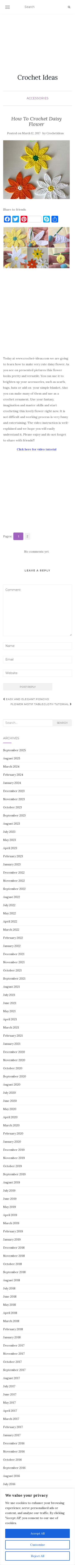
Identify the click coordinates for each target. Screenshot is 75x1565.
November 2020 (14, 1060)
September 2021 (14, 978)
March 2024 (11, 766)
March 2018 (11, 1321)
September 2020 (14, 1076)
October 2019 (12, 1166)
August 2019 (11, 1182)
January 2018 (12, 1337)
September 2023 (14, 815)
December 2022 (14, 872)
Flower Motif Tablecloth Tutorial (40, 704)
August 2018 (11, 1280)
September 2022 (14, 889)
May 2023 (9, 840)
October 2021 (12, 970)
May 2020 (9, 1109)
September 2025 (14, 750)
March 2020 (11, 1125)
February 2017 (13, 1427)
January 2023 (12, 864)
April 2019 (10, 1215)
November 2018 (14, 1256)
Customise (37, 1545)
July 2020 (9, 1093)
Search (62, 722)
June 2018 (9, 1296)
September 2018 (14, 1272)
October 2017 (12, 1362)
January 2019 (12, 1239)
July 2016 (9, 1484)
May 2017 (9, 1402)
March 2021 (11, 1027)
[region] (37, 1526)
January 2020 (12, 1141)
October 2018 (12, 1264)
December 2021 (13, 954)
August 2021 (11, 987)
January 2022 (12, 946)
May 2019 (9, 1207)
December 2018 (14, 1247)
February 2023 (13, 856)
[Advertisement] (37, 39)
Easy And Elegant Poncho (27, 699)
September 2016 (14, 1468)
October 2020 (12, 1068)
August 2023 (11, 823)
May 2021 (9, 1011)
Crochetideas (55, 133)
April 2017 (10, 1411)
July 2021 (9, 995)
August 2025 (11, 758)
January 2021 (11, 1044)
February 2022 (13, 938)
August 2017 (11, 1378)
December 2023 (14, 791)
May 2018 (9, 1305)
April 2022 (10, 921)
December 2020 (14, 1052)
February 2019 (13, 1231)
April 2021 (10, 1019)
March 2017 (11, 1419)
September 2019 (14, 1174)
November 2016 (14, 1451)
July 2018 (9, 1288)
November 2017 (14, 1353)
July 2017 (9, 1386)
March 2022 (11, 929)
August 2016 (11, 1476)
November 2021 (14, 962)
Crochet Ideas (38, 77)
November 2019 (14, 1158)
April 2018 (10, 1313)
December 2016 (14, 1443)
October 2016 (12, 1460)
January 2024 (12, 783)
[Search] (69, 7)
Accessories (38, 98)
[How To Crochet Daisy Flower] (36, 169)
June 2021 (9, 1003)
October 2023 (12, 807)
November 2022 (14, 881)
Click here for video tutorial (36, 449)
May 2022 (9, 913)
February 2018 (13, 1329)
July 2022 (9, 905)
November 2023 (14, 799)
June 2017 (9, 1394)
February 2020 (13, 1133)
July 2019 (9, 1190)
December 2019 (14, 1150)
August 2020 (11, 1084)
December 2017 (13, 1345)
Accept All (38, 1533)
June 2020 (10, 1101)
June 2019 (9, 1199)
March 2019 (11, 1223)
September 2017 (14, 1370)
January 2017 (11, 1435)
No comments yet (36, 551)
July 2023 (9, 832)
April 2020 (10, 1117)
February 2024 (13, 775)
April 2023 (10, 848)
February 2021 (13, 1035)
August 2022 (11, 897)
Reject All (37, 1556)
